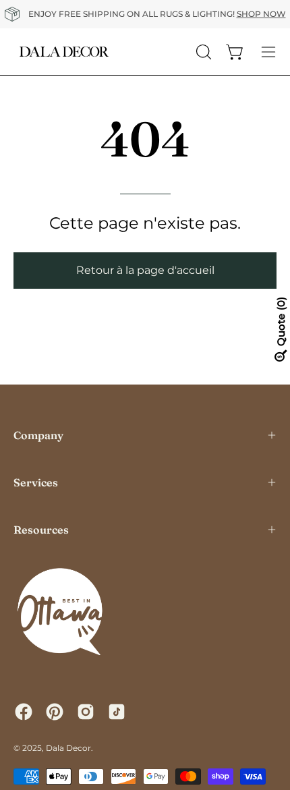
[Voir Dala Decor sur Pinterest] (55, 712)
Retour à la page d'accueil (145, 270)
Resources (41, 529)
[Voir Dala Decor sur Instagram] (86, 712)
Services (35, 482)
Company (38, 435)
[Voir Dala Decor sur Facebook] (23, 712)
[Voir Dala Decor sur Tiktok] (117, 712)
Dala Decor (68, 748)
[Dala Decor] (64, 51)
